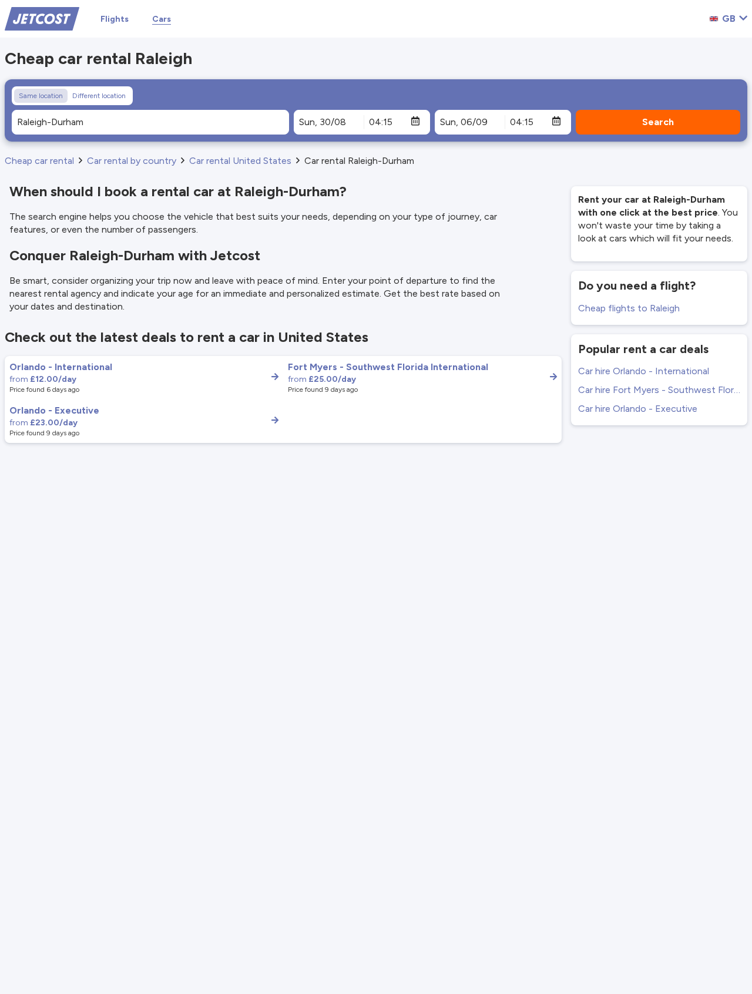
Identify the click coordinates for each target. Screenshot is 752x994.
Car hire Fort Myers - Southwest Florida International (659, 389)
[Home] (42, 17)
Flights (114, 19)
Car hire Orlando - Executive (637, 408)
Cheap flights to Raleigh (629, 308)
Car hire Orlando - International (643, 371)
